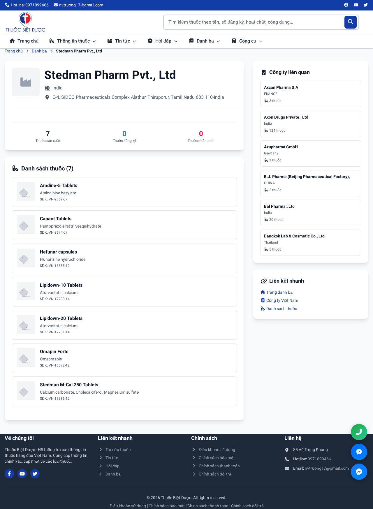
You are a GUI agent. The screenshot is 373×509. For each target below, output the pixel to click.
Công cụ (248, 41)
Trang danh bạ (279, 292)
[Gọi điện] (359, 432)
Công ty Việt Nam (281, 300)
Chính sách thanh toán (219, 466)
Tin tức (123, 41)
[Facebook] (346, 5)
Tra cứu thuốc (118, 449)
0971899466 (319, 459)
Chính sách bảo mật (217, 457)
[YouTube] (356, 5)
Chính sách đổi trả (215, 474)
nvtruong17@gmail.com (327, 468)
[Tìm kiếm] (350, 22)
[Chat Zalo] (359, 452)
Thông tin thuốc (74, 41)
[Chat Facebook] (359, 472)
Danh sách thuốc (281, 308)
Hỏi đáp (164, 41)
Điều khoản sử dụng (217, 449)
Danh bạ (206, 41)
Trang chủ (27, 41)
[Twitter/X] (366, 5)
